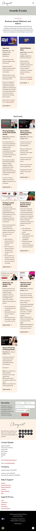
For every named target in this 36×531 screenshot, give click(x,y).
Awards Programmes (6, 485)
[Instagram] (23, 431)
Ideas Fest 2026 (10, 102)
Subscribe (25, 414)
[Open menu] (33, 3)
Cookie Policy (4, 502)
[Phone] (20, 436)
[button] (33, 528)
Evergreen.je (23, 520)
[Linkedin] (20, 431)
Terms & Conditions (5, 508)
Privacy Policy (4, 506)
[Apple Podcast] (25, 434)
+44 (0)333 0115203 (10, 463)
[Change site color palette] (3, 519)
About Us (3, 483)
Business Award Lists (6, 487)
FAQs (2, 493)
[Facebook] (25, 431)
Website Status (18, 523)
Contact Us (3, 489)
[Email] (23, 436)
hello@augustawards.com (10, 460)
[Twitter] (28, 431)
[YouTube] (20, 434)
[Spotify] (23, 434)
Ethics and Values (5, 491)
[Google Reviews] (28, 434)
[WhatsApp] (31, 434)
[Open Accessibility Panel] (2, 528)
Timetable (29, 79)
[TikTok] (31, 431)
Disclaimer (3, 504)
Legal (2, 500)
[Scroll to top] (33, 525)
